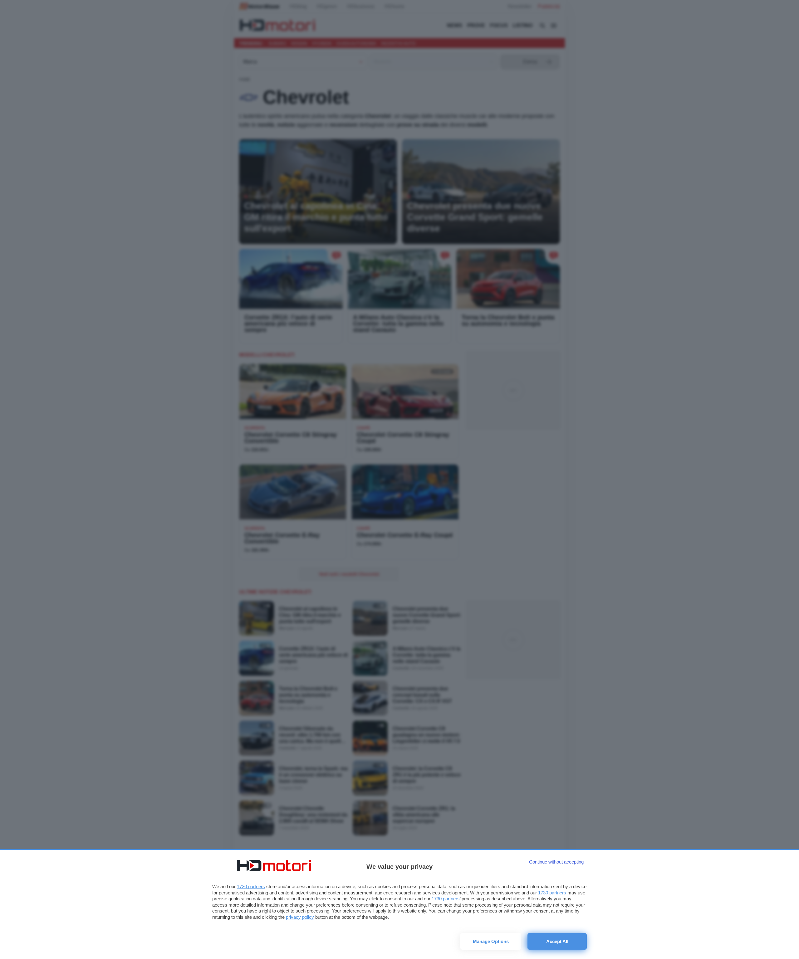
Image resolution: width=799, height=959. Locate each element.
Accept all (557, 941)
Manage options (491, 941)
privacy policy (300, 917)
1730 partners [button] (251, 886)
